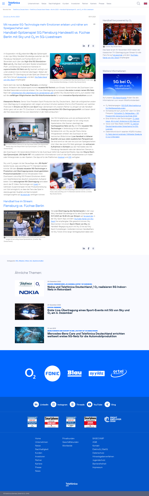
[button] (84, 46)
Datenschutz (98, 453)
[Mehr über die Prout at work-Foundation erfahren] (112, 422)
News (109, 3)
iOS (69, 157)
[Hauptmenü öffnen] (3, 3)
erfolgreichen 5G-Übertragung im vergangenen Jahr (32, 93)
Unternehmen (33, 3)
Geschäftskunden (70, 442)
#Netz (27, 261)
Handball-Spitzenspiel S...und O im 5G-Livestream (77, 9)
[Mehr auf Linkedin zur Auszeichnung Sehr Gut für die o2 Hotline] (71, 422)
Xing (113, 404)
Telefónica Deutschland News (39, 9)
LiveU (36, 184)
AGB (95, 442)
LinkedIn (44, 404)
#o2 (31, 261)
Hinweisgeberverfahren (103, 456)
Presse (101, 3)
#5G (17, 261)
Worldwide (67, 445)
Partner (85, 3)
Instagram (62, 404)
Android (61, 157)
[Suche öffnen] (138, 3)
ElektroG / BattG (100, 449)
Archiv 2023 (55, 9)
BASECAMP (98, 438)
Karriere (93, 3)
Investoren (75, 3)
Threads (80, 404)
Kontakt (96, 445)
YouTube (98, 404)
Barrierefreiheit (99, 463)
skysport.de (21, 77)
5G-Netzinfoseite (120, 97)
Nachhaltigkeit (54, 3)
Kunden (66, 3)
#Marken (22, 261)
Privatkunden (68, 438)
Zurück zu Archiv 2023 (11, 17)
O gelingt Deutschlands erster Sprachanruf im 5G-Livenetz (122, 126)
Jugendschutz (99, 460)
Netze (44, 3)
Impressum (98, 467)
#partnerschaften (38, 261)
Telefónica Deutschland (21, 9)
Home (38, 438)
